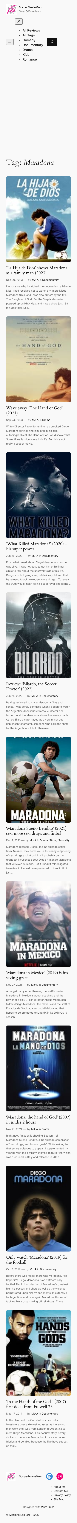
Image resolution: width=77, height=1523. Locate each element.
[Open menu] (10, 42)
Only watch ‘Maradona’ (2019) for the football (37, 1260)
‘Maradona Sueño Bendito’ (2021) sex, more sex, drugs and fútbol (36, 831)
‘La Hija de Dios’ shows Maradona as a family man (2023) (36, 270)
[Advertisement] (38, 110)
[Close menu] (19, 21)
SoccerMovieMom (30, 7)
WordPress (47, 1506)
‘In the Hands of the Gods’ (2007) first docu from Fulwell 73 (36, 1404)
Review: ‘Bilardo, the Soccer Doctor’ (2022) (31, 686)
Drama (46, 419)
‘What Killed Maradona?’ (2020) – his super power (36, 546)
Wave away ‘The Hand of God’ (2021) (34, 410)
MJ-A (35, 279)
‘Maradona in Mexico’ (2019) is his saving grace (37, 975)
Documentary (50, 279)
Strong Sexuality (59, 840)
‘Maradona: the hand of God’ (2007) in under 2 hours (38, 1120)
